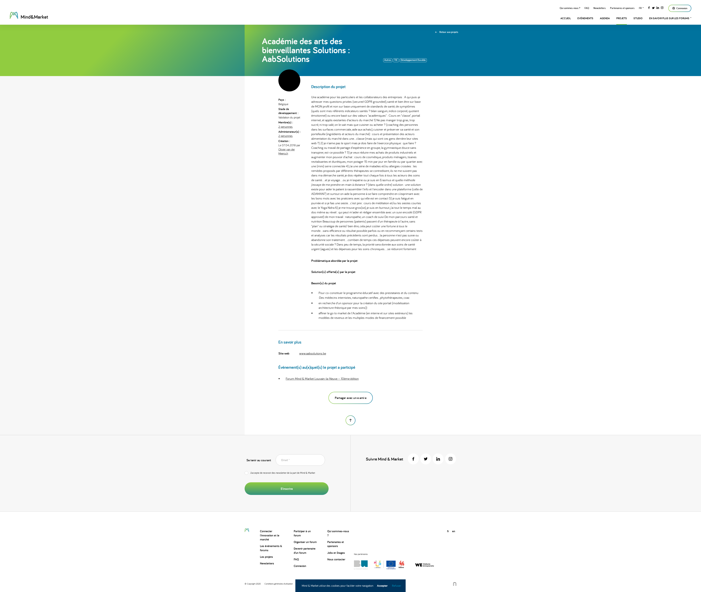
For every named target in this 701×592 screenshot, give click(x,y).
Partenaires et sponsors (622, 8)
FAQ (587, 8)
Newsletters (599, 8)
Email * (285, 460)
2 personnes (285, 127)
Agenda (605, 18)
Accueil (565, 18)
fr (640, 8)
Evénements (585, 18)
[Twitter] (653, 7)
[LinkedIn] (658, 7)
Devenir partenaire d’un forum (304, 551)
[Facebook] (649, 7)
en (453, 531)
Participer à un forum (302, 533)
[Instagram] (662, 7)
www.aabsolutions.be (312, 353)
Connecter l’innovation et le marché (269, 535)
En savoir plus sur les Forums (669, 18)
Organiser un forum (305, 542)
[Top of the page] (350, 420)
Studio (638, 18)
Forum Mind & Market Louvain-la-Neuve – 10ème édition (322, 378)
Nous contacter (336, 559)
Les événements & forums (271, 548)
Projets (621, 18)
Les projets (266, 557)
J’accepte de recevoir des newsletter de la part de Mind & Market (282, 472)
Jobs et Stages (336, 553)
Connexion (300, 566)
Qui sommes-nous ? (570, 8)
